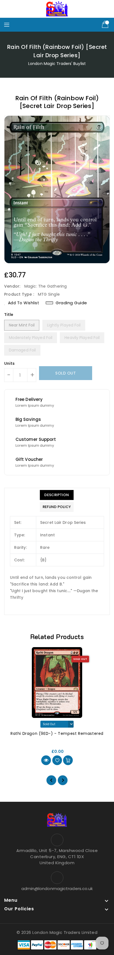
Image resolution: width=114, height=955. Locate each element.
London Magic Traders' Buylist (57, 63)
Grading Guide (71, 303)
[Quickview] (46, 760)
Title (9, 314)
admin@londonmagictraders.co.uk (57, 888)
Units (9, 363)
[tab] (57, 495)
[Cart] (105, 24)
